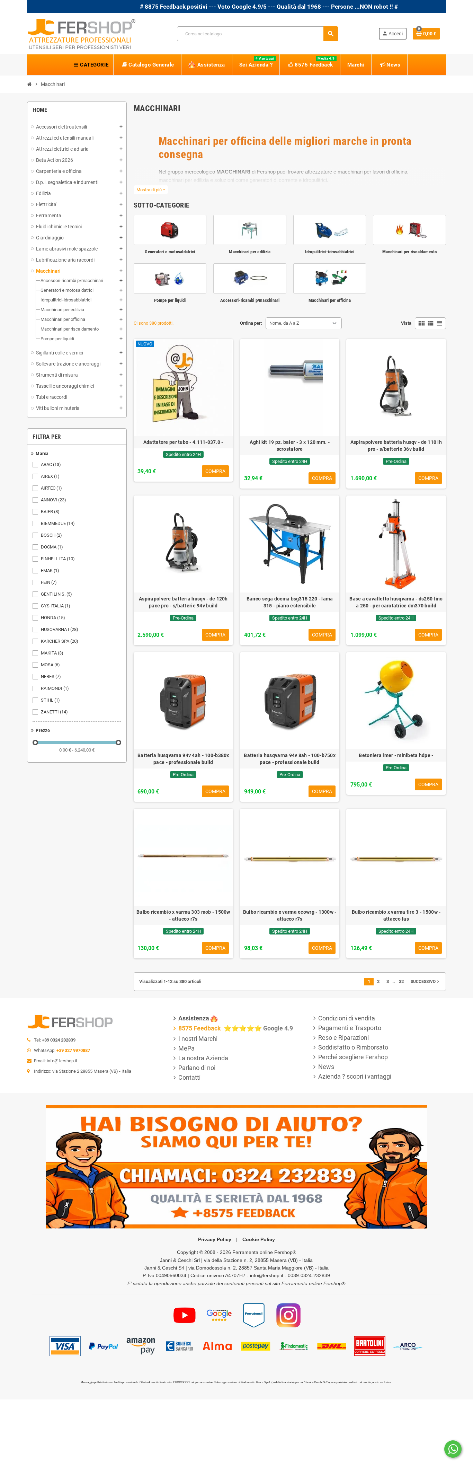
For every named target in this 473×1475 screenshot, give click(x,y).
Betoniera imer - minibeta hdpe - (396, 755)
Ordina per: (251, 323)
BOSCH (51, 535)
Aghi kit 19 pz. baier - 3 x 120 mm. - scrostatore (289, 445)
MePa (186, 1048)
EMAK (50, 570)
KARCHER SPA (59, 641)
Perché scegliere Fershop (353, 1057)
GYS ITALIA (55, 605)
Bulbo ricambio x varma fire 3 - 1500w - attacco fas (396, 915)
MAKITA (52, 653)
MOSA (50, 664)
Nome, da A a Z (284, 323)
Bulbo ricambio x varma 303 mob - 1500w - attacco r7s (183, 915)
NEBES (51, 676)
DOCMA (52, 547)
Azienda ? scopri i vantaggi (354, 1076)
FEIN (49, 582)
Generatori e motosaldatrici (170, 251)
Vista (406, 323)
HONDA (53, 617)
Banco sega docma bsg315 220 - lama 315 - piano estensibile (290, 602)
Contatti (189, 1077)
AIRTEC (51, 488)
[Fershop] (81, 33)
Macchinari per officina (330, 300)
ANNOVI (53, 499)
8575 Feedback (200, 1028)
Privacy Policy (214, 1239)
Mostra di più (150, 189)
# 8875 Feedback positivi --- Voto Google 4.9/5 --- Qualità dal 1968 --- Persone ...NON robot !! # (226, 6)
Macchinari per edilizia (249, 251)
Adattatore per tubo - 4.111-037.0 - (183, 442)
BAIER (50, 511)
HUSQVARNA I (59, 629)
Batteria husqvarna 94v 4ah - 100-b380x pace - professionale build (183, 759)
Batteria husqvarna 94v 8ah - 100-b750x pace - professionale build (290, 759)
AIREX (50, 476)
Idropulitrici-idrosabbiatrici (330, 251)
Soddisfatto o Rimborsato (353, 1047)
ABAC (51, 464)
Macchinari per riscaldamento (409, 251)
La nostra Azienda (203, 1058)
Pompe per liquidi (170, 300)
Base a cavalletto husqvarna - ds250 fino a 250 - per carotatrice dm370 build (396, 602)
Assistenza (193, 1018)
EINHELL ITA (58, 558)
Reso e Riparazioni (343, 1037)
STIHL (50, 700)
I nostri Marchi (197, 1038)
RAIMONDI (55, 688)
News (326, 1066)
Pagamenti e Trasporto (349, 1027)
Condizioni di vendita (346, 1018)
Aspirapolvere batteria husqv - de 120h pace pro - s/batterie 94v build (183, 602)
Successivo (425, 981)
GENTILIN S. (56, 594)
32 (401, 981)
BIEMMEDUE (58, 523)
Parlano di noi (196, 1067)
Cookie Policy (258, 1239)
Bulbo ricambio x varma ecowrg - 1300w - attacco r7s (290, 915)
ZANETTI (54, 711)
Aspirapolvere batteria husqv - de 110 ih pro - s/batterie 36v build (396, 445)
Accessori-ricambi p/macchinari (249, 300)
